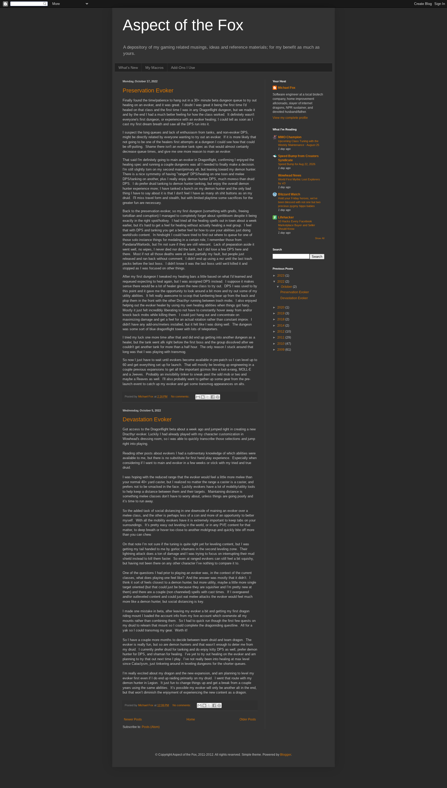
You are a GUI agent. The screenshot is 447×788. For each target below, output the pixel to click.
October (287, 287)
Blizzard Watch (289, 194)
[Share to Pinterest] (217, 397)
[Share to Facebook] (212, 397)
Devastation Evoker (147, 419)
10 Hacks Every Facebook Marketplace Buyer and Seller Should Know (296, 225)
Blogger (285, 754)
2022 (281, 281)
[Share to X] (207, 397)
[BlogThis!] (202, 397)
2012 (281, 331)
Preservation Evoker (148, 90)
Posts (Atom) (151, 727)
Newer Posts (133, 719)
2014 (281, 325)
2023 (281, 275)
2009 (281, 349)
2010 (281, 343)
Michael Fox (286, 88)
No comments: (180, 396)
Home (191, 719)
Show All (319, 238)
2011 (281, 337)
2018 (281, 319)
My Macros (154, 67)
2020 (281, 307)
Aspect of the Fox (183, 25)
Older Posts (248, 719)
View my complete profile (290, 118)
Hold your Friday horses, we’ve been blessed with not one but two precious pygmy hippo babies (299, 202)
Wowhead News (289, 175)
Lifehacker (286, 217)
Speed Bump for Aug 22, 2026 (296, 164)
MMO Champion (289, 137)
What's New (128, 67)
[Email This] (197, 397)
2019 (281, 313)
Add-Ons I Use (183, 67)
